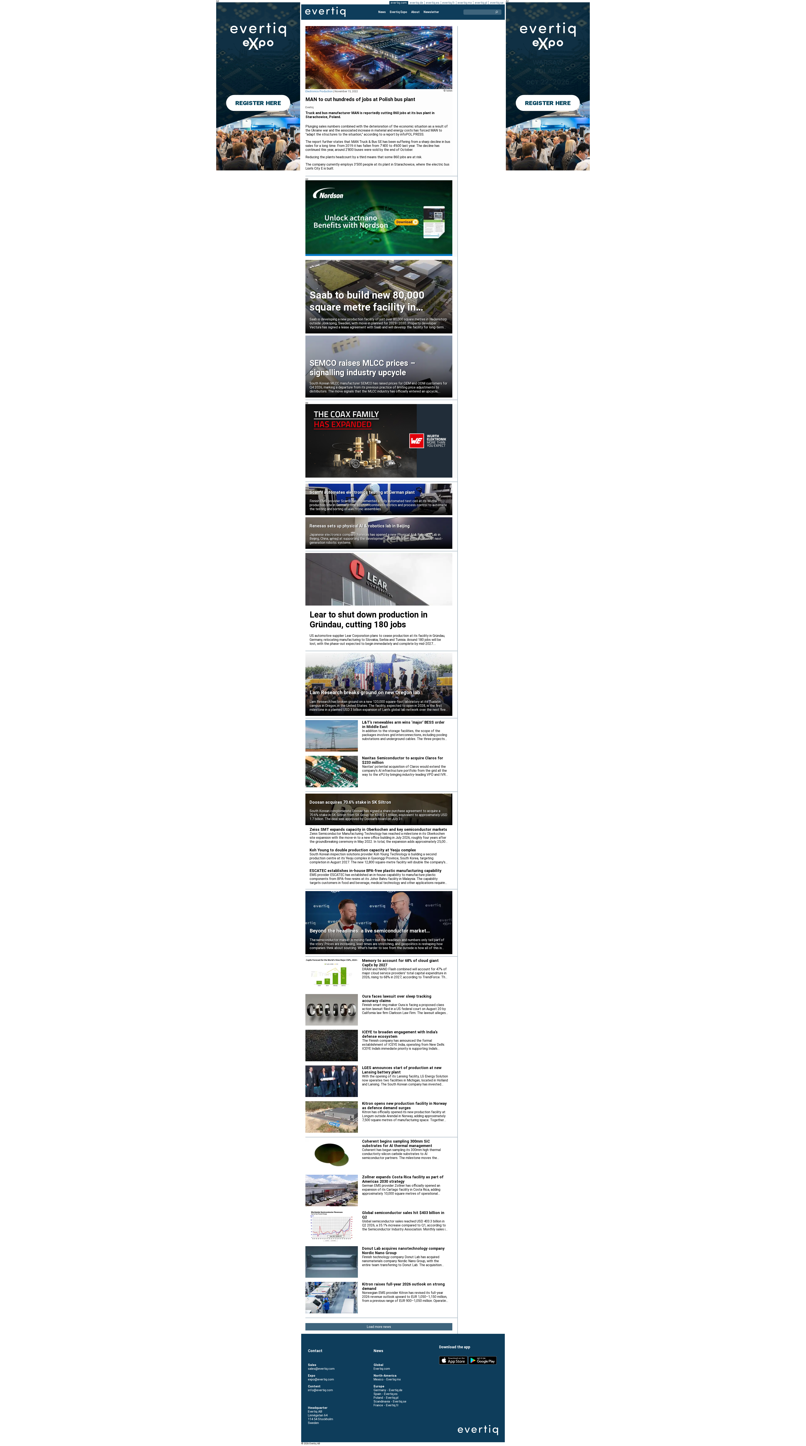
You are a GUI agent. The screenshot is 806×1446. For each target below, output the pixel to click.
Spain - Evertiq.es (386, 1394)
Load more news (379, 1327)
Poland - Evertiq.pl (386, 1398)
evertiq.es (432, 2)
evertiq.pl (481, 2)
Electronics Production (319, 91)
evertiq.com (399, 2)
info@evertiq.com (320, 1390)
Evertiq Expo (398, 12)
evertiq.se (497, 2)
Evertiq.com (382, 1369)
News (382, 12)
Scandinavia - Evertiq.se (390, 1401)
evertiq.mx (465, 2)
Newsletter (431, 12)
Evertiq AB (325, 12)
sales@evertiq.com (321, 1369)
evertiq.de (416, 2)
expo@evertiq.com (321, 1379)
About (415, 12)
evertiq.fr (448, 2)
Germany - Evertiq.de (388, 1390)
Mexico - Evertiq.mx (387, 1379)
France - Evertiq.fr (386, 1405)
